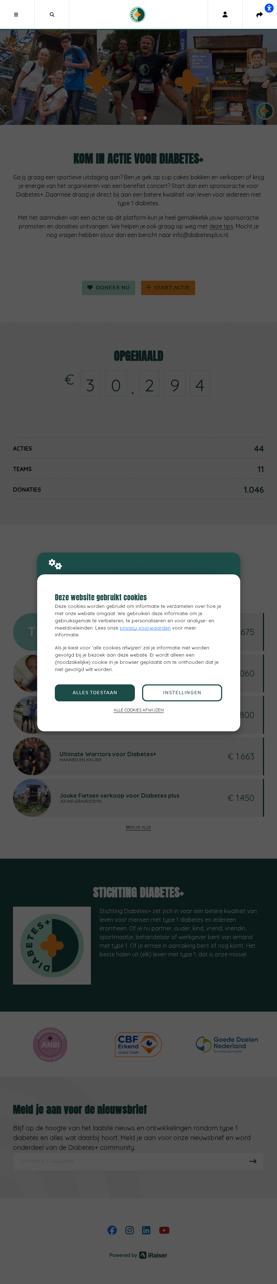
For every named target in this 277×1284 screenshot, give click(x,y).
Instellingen (182, 693)
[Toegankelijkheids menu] (269, 8)
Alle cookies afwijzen (139, 710)
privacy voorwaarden (145, 628)
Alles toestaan (94, 693)
